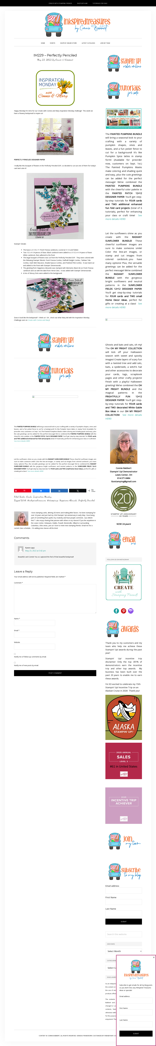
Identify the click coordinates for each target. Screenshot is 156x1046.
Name (17, 619)
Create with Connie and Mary (38, 320)
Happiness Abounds (68, 500)
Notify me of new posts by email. (26, 665)
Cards (29, 496)
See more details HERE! (22, 441)
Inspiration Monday (42, 496)
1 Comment (68, 59)
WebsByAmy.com (110, 1036)
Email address (112, 886)
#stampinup (52, 500)
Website (17, 642)
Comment (18, 583)
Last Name (110, 908)
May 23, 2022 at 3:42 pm (35, 550)
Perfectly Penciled (86, 500)
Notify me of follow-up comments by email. (30, 657)
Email (16, 630)
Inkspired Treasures (78, 24)
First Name (110, 897)
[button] (115, 41)
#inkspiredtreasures (36, 500)
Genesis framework (84, 1036)
